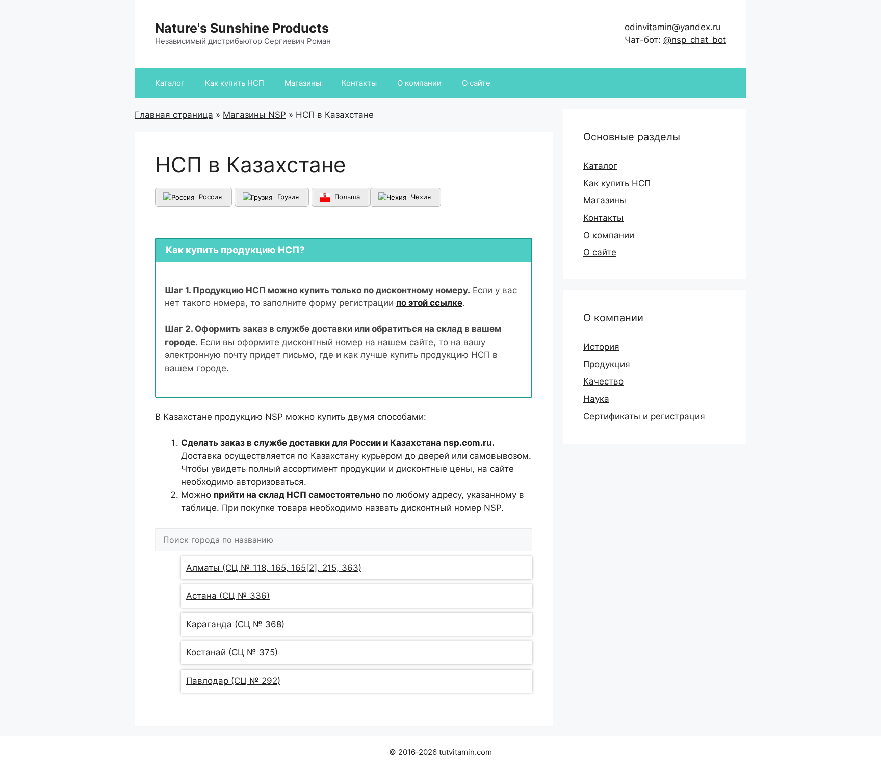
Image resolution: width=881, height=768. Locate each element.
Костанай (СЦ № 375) (232, 652)
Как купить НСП (234, 83)
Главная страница (174, 115)
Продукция (606, 364)
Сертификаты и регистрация (644, 416)
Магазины (302, 83)
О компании (419, 83)
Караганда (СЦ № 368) (235, 624)
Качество (603, 381)
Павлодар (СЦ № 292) (233, 681)
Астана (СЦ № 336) (228, 596)
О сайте (476, 83)
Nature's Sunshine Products (242, 28)
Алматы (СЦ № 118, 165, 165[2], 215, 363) (273, 567)
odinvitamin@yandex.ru (673, 27)
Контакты (359, 83)
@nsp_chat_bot (694, 40)
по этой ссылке (429, 303)
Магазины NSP (254, 115)
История (601, 347)
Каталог (170, 83)
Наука (596, 399)
